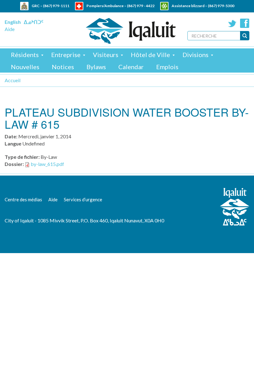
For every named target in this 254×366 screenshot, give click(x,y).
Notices (63, 66)
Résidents (25, 54)
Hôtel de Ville (150, 54)
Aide (10, 29)
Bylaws (96, 66)
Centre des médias (23, 199)
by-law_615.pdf (47, 164)
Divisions (195, 54)
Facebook (244, 23)
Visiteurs (105, 54)
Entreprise (66, 54)
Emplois (167, 66)
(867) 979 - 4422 (141, 5)
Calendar (131, 66)
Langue (13, 143)
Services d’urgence (83, 199)
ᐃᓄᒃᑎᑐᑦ (33, 22)
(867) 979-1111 (56, 5)
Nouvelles (25, 66)
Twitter (232, 23)
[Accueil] (130, 31)
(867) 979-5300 (221, 5)
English (13, 22)
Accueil (12, 80)
